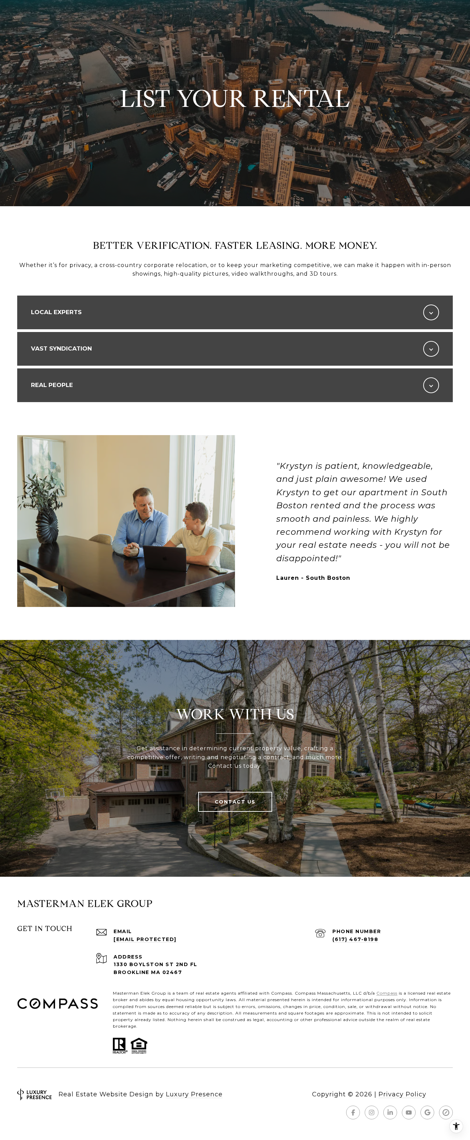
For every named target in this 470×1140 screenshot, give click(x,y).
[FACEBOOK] (353, 1112)
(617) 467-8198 (355, 939)
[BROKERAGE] (446, 1112)
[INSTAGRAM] (371, 1112)
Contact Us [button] (235, 802)
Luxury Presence (194, 1094)
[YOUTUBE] (409, 1112)
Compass (386, 993)
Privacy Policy (402, 1094)
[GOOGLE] (427, 1112)
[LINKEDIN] (390, 1112)
